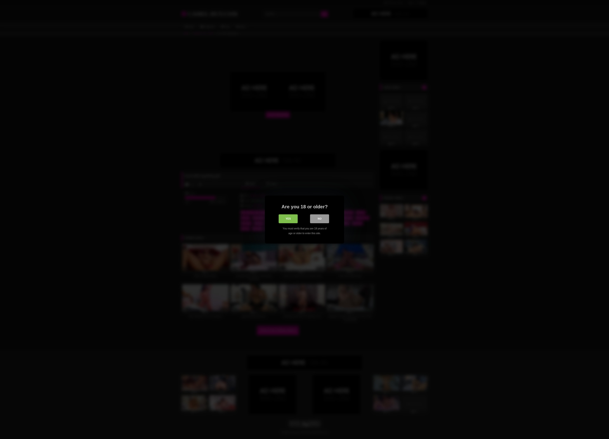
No (319, 218)
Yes (288, 218)
